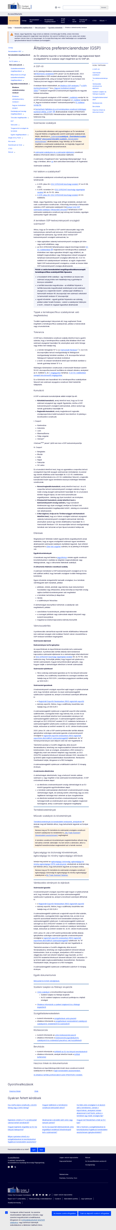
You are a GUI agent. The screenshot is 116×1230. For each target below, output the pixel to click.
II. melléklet (76, 100)
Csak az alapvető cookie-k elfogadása (94, 1213)
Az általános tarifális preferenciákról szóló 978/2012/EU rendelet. (58, 1075)
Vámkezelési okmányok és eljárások (97, 86)
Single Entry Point (63, 20)
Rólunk (102, 21)
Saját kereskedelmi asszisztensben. (67, 1071)
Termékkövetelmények (100, 79)
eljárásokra (70, 152)
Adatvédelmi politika (71, 1199)
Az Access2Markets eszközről (95, 1161)
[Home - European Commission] (21, 1190)
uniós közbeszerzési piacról (65, 1035)
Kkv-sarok (74, 20)
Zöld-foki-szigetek (54, 546)
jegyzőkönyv (62, 557)
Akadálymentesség (14, 1203)
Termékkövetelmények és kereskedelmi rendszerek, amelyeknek (58, 822)
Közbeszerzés (97, 103)
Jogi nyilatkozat (86, 1199)
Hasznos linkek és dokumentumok (99, 111)
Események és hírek (83, 20)
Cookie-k (58, 1199)
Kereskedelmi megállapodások (50, 20)
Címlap (24, 21)
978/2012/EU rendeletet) (44, 74)
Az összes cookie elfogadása (65, 1213)
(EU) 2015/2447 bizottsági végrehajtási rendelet (54, 657)
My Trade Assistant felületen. (57, 875)
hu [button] (59, 7)
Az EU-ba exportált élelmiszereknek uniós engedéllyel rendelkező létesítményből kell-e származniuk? (58, 1129)
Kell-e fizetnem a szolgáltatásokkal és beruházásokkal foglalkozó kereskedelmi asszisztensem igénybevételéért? (92, 1129)
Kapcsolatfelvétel (65, 1161)
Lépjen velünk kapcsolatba (63, 1195)
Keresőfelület (14, 21)
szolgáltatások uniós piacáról (65, 1018)
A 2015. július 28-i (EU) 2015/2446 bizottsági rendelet (57, 195)
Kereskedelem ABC (34, 20)
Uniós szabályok (43, 992)
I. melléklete (73, 97)
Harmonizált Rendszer (68, 350)
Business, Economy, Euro (68, 1178)
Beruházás (96, 106)
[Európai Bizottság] (22, 5)
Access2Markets (13, 1157)
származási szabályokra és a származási (50, 152)
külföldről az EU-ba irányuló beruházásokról (70, 1052)
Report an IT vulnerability (17, 1199)
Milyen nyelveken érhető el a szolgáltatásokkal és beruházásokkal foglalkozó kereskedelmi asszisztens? (22, 1139)
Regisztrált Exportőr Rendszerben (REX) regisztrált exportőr (61, 701)
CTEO (95, 21)
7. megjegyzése (55, 373)
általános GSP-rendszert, (69, 86)
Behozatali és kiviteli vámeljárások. (47, 981)
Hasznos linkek (15, 1091)
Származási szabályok (97, 74)
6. (46, 373)
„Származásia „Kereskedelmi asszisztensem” (60, 138)
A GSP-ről (96, 69)
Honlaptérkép (90, 1165)
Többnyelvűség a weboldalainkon (40, 1199)
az (52, 161)
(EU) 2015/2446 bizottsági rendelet (64, 184)
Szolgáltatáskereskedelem (100, 98)
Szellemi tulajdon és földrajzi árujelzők (99, 93)
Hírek (36, 1091)
